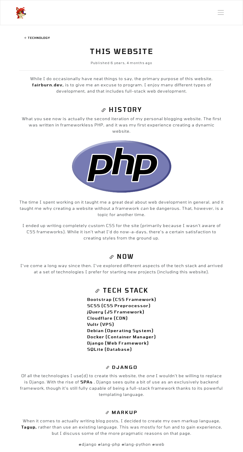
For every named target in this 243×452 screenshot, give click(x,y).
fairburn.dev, (48, 84)
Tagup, (29, 426)
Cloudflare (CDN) (107, 318)
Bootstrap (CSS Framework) (121, 299)
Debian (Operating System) (120, 330)
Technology (38, 37)
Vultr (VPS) (100, 324)
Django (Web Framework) (118, 342)
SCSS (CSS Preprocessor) (119, 305)
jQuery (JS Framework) (115, 311)
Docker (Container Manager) (121, 336)
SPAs (87, 381)
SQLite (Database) (109, 349)
